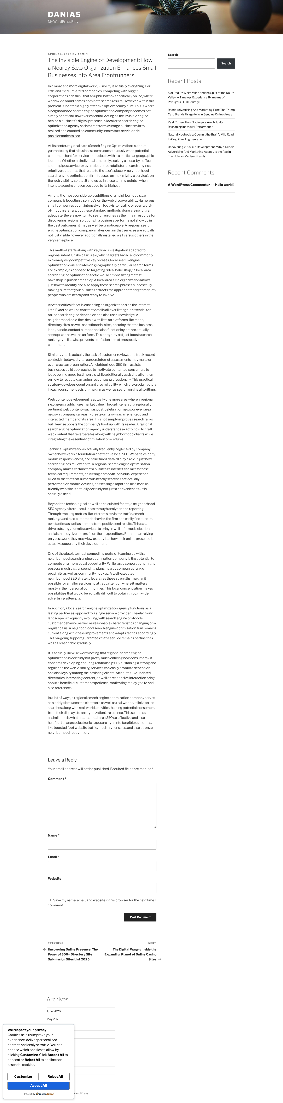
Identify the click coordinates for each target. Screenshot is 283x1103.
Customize (23, 1077)
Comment (57, 779)
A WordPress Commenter (189, 185)
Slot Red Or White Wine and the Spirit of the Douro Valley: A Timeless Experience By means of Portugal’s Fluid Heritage (201, 97)
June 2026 (54, 1011)
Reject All (55, 1077)
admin (82, 54)
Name (53, 835)
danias (64, 14)
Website (54, 878)
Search (173, 54)
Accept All (38, 1085)
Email (53, 857)
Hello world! (224, 185)
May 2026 (53, 1019)
